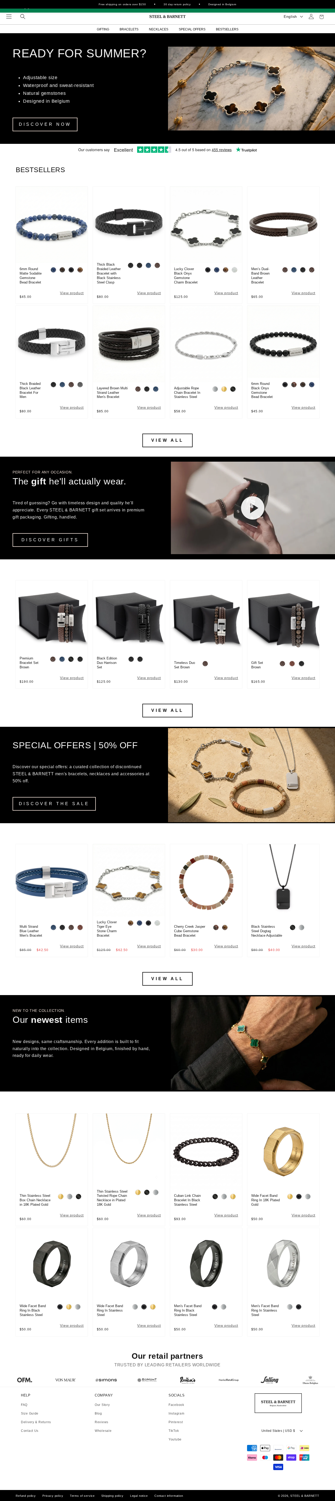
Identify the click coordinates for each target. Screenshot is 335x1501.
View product (72, 293)
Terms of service (82, 1495)
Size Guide (29, 1413)
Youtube (175, 1439)
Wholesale (103, 1430)
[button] (9, 16)
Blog (98, 1413)
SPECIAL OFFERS (192, 29)
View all (167, 440)
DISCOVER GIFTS (50, 540)
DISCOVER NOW (45, 124)
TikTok (174, 1431)
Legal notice (139, 1495)
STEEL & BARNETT (304, 1495)
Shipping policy (112, 1495)
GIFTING (103, 29)
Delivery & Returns (36, 1422)
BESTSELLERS (227, 29)
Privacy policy (52, 1495)
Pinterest (176, 1422)
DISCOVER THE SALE (54, 803)
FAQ (24, 1405)
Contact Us (29, 1430)
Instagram (176, 1413)
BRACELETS (129, 29)
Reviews (101, 1422)
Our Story (102, 1405)
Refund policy (26, 1495)
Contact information (168, 1495)
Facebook (176, 1405)
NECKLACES (158, 29)
